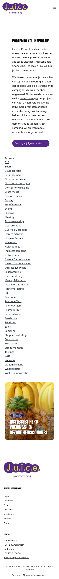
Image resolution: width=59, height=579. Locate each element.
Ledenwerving (13, 272)
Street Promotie (14, 347)
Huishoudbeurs (14, 246)
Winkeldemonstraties (17, 373)
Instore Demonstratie (17, 259)
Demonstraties (13, 196)
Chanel (16, 66)
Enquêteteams (13, 204)
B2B (7, 162)
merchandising (13, 276)
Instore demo (12, 255)
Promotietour (13, 309)
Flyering (9, 217)
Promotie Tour (13, 301)
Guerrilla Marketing (16, 229)
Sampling (10, 331)
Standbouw (11, 339)
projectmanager (29, 98)
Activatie (10, 158)
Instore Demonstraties (18, 263)
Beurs (8, 166)
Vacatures (9, 514)
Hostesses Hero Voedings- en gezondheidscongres (28, 427)
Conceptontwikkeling (17, 187)
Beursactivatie (13, 170)
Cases (7, 505)
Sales (8, 326)
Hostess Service (14, 238)
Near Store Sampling (17, 284)
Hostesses (11, 242)
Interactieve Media (15, 267)
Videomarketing (14, 364)
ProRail (43, 66)
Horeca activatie (14, 234)
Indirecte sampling (15, 250)
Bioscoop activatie (15, 179)
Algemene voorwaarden (35, 575)
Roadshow (11, 318)
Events (8, 208)
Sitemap (16, 575)
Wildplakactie (12, 368)
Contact (7, 523)
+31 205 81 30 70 (12, 553)
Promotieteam (13, 305)
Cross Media (12, 192)
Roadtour (10, 322)
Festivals (10, 213)
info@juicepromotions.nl (16, 557)
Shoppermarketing (16, 335)
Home (7, 496)
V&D (7, 356)
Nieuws (7, 518)
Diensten (8, 500)
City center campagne (17, 183)
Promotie (10, 297)
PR (6, 293)
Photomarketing (14, 288)
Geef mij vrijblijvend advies (28, 143)
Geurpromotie (13, 225)
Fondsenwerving (14, 221)
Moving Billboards (15, 280)
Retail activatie (13, 314)
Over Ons (8, 509)
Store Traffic (12, 343)
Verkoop (10, 360)
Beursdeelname (14, 175)
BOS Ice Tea (28, 66)
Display (9, 200)
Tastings (9, 352)
